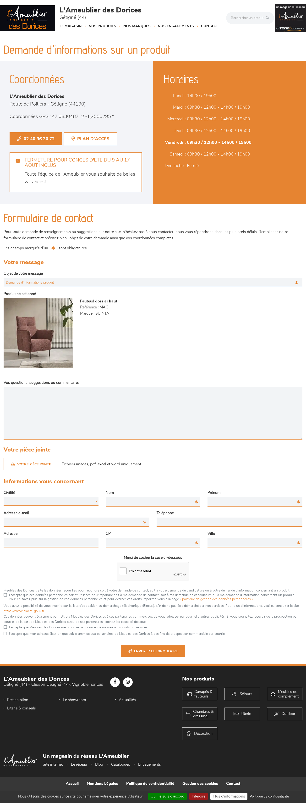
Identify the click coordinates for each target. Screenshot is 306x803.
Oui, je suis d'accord (167, 796)
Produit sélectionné (20, 294)
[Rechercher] (268, 18)
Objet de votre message (23, 273)
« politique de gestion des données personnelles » (216, 599)
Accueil (72, 784)
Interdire (198, 796)
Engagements (149, 764)
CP (108, 533)
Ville (211, 533)
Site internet (53, 764)
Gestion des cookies (200, 784)
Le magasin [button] (71, 26)
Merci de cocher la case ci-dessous (153, 557)
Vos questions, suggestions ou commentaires (42, 383)
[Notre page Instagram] (128, 682)
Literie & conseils (21, 708)
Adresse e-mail (16, 513)
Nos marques (137, 26)
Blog (99, 764)
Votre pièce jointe (34, 464)
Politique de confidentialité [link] (269, 796)
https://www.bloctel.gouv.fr (24, 611)
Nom (110, 493)
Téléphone (165, 513)
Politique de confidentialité (150, 784)
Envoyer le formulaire (156, 651)
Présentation (17, 700)
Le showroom (74, 700)
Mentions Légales (102, 784)
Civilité (9, 493)
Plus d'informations (229, 796)
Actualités (127, 700)
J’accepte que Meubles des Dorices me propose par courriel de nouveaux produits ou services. (78, 627)
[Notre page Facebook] (115, 682)
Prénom (214, 493)
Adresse (10, 533)
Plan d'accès (93, 139)
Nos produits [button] (102, 26)
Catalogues (120, 764)
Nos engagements (176, 26)
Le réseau (79, 764)
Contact (209, 26)
